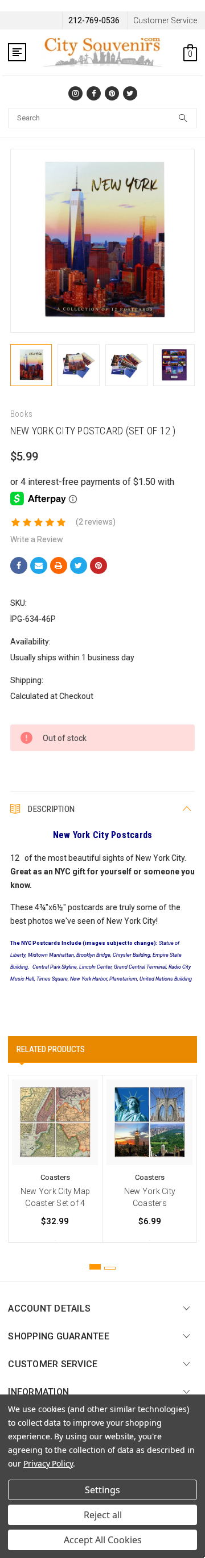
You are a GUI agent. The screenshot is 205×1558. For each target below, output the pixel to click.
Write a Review (36, 539)
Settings (102, 1490)
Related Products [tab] (51, 1049)
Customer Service (165, 20)
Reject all (103, 1515)
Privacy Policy (48, 1463)
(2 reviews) (96, 521)
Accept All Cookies (103, 1540)
